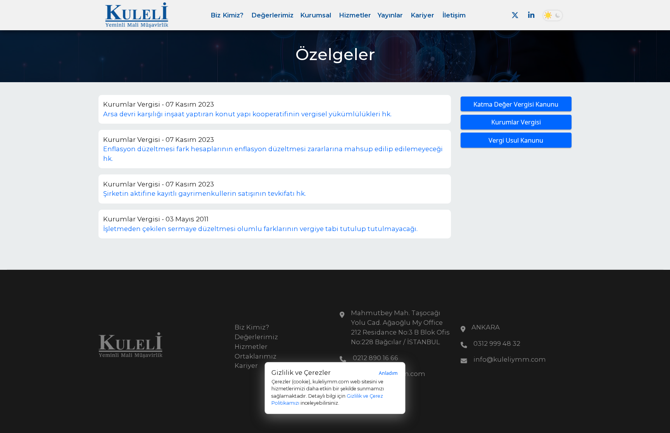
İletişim (454, 15)
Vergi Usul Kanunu (516, 140)
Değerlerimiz (272, 15)
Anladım (388, 373)
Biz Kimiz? (227, 15)
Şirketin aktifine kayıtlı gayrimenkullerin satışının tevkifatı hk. (204, 193)
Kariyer (422, 15)
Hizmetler (355, 15)
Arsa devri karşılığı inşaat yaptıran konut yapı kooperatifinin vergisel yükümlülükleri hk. (247, 114)
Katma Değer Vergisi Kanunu (515, 104)
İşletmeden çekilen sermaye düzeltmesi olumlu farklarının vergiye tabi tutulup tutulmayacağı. (260, 229)
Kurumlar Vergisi (516, 121)
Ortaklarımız (255, 356)
